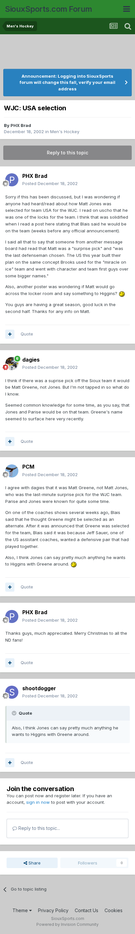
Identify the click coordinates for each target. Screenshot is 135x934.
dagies (31, 359)
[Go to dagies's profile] (11, 363)
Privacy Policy (53, 910)
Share (34, 862)
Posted (50, 183)
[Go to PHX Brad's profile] (11, 179)
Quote (27, 333)
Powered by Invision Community (67, 924)
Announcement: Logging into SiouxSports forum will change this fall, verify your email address (67, 82)
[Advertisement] (68, 52)
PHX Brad (20, 125)
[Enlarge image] (122, 293)
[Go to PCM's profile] (11, 470)
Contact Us (86, 910)
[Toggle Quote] (15, 713)
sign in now (38, 802)
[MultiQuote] (9, 334)
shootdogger (39, 688)
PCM (28, 466)
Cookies (114, 910)
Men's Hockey (64, 131)
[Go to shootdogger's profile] (11, 692)
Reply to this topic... (38, 828)
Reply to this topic (67, 152)
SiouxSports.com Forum (48, 9)
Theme (20, 910)
